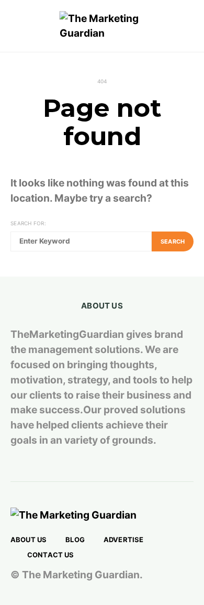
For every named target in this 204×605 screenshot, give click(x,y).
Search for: (28, 223)
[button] (190, 26)
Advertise (123, 539)
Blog (75, 539)
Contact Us (50, 555)
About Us (28, 539)
